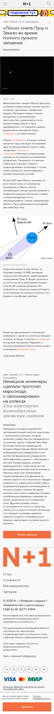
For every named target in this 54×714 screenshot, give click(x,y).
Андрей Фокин (9, 425)
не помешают (43, 339)
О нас (7, 574)
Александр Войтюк (11, 49)
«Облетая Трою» (27, 349)
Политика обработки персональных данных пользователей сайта (24, 688)
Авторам (10, 591)
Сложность (12, 580)
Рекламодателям (16, 586)
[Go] (5, 4)
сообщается (9, 133)
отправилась (19, 140)
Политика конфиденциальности (42, 697)
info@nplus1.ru (29, 656)
